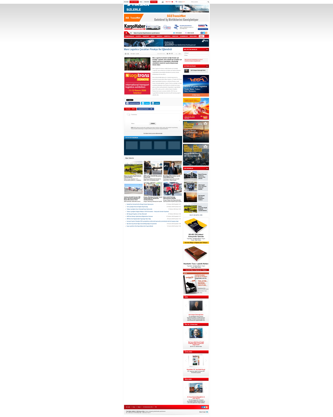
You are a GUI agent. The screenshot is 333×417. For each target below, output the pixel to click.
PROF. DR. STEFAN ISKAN (191, 324)
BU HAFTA (196, 215)
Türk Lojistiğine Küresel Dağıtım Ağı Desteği (137, 206)
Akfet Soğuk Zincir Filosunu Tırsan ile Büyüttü (202, 187)
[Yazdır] (172, 54)
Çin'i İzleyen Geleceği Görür (198, 70)
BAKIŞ (186, 297)
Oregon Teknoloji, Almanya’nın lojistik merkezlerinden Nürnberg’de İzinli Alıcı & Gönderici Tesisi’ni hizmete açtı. (153, 199)
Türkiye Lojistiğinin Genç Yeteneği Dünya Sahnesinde (139, 209)
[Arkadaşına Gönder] (170, 54)
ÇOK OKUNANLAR (188, 168)
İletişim (139, 407)
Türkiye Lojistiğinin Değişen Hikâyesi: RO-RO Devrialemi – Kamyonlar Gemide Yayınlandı (148, 211)
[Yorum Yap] (167, 54)
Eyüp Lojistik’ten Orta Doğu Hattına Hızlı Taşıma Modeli (140, 226)
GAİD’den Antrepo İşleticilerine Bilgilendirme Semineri (140, 216)
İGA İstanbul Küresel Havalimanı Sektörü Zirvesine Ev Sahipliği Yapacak (201, 198)
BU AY (191, 215)
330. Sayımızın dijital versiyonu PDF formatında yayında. (196, 371)
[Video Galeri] (190, 32)
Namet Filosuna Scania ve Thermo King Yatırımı (202, 176)
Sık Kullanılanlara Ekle (148, 407)
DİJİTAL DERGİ (188, 352)
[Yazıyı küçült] (176, 54)
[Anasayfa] (127, 32)
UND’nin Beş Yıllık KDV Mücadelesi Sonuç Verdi (146, 33)
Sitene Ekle (146, 1)
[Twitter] (128, 54)
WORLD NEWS (188, 379)
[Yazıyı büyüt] (180, 54)
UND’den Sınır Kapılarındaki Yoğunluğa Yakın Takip (139, 219)
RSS (156, 407)
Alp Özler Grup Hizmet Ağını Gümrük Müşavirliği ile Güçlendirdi (142, 223)
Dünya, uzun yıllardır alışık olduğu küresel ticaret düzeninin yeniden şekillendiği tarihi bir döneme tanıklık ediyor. (196, 317)
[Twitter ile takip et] (204, 33)
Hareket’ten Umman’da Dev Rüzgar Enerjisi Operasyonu (140, 204)
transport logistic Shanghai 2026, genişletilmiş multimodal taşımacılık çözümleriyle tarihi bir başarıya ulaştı (152, 221)
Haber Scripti (202, 412)
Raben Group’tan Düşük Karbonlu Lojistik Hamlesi (202, 208)
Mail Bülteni (153, 1)
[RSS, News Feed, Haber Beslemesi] (206, 33)
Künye (134, 407)
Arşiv (141, 1)
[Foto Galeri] (178, 32)
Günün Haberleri (134, 1)
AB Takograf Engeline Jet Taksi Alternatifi (137, 214)
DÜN (201, 215)
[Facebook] (125, 54)
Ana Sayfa (126, 1)
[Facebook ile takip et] (202, 33)
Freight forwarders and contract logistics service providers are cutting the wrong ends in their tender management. (196, 344)
